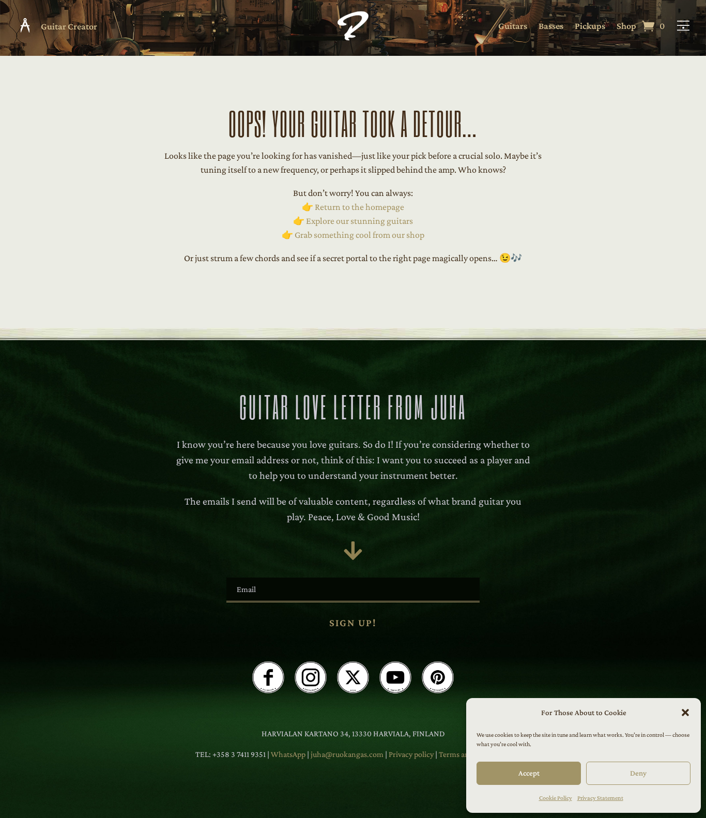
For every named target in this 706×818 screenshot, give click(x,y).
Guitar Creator (69, 26)
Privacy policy (412, 754)
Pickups (590, 26)
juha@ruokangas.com (348, 754)
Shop (626, 26)
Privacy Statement (600, 797)
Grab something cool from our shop (359, 235)
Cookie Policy (555, 797)
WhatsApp (288, 754)
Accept (529, 773)
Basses (551, 26)
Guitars (512, 26)
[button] (685, 712)
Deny (638, 773)
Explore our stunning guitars (359, 221)
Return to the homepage (359, 207)
